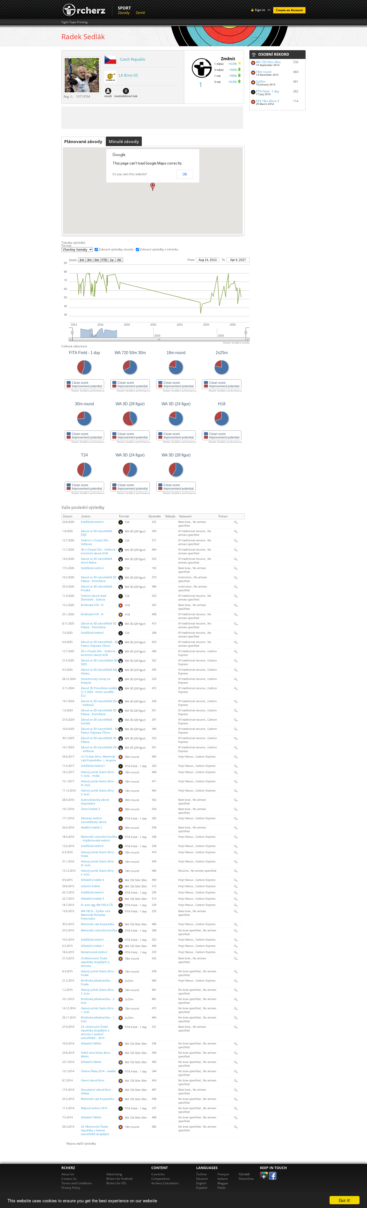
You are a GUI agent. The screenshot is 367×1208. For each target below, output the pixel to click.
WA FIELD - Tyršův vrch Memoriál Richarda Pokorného (95, 914)
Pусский (244, 1174)
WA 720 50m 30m (268, 62)
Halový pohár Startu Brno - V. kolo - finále (98, 774)
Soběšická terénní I (93, 766)
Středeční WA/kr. (91, 1043)
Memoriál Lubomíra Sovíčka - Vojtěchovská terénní (99, 838)
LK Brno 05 (128, 75)
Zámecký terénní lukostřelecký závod (93, 820)
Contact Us (69, 1179)
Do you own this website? (130, 174)
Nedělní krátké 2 (91, 827)
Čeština (201, 1174)
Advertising (114, 1174)
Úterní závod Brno (92, 1080)
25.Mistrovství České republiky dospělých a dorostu (95, 962)
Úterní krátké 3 (90, 809)
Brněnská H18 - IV (92, 605)
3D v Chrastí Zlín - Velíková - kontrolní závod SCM (99, 551)
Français (223, 1174)
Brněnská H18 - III (92, 614)
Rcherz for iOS (116, 1183)
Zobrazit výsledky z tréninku (159, 249)
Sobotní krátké (90, 886)
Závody (124, 12)
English (201, 1183)
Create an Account (289, 10)
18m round (263, 72)
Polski (221, 1188)
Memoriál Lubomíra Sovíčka (99, 930)
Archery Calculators (165, 1183)
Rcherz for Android (119, 1179)
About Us (67, 1174)
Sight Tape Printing (74, 22)
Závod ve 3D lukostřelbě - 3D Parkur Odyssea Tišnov (99, 643)
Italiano (222, 1179)
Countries (158, 1174)
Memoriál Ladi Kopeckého (98, 924)
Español (201, 1188)
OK (185, 174)
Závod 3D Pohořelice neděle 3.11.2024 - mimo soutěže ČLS (99, 691)
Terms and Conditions (76, 1183)
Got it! (344, 1200)
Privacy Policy (70, 1188)
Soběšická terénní (92, 522)
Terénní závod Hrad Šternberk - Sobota (93, 597)
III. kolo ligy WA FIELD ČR (97, 905)
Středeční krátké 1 (92, 946)
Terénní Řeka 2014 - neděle (98, 1071)
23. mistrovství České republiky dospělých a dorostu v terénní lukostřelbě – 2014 (95, 1032)
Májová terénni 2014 (94, 1108)
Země (140, 12)
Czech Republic (133, 59)
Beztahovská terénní (94, 952)
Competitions (160, 1179)
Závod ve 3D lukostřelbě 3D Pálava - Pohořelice (98, 579)
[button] (153, 187)
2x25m (260, 81)
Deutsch (202, 1179)
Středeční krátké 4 (92, 880)
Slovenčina (246, 1179)
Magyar (222, 1183)
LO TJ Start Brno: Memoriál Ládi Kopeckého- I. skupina (98, 758)
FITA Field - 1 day (267, 91)
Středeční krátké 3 (92, 898)
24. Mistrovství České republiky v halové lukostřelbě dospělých (95, 1130)
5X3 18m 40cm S (267, 101)
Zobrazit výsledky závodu (116, 249)
